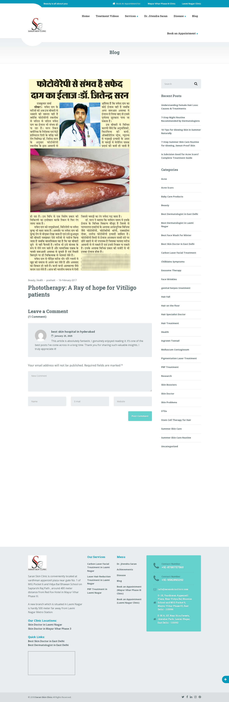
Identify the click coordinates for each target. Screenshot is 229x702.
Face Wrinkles (169, 279)
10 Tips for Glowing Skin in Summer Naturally (181, 131)
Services (130, 16)
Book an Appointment (181, 33)
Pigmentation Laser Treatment (179, 358)
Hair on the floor (170, 305)
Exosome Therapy (171, 270)
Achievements (125, 569)
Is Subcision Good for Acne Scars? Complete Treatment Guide (180, 156)
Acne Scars (167, 187)
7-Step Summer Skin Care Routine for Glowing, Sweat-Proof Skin (180, 143)
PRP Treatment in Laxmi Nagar (97, 591)
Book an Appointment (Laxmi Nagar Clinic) (129, 601)
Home (86, 16)
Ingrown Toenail (170, 340)
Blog (195, 16)
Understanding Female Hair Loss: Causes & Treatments (179, 107)
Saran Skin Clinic (43, 697)
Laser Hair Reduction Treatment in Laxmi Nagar (99, 580)
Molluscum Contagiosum (175, 349)
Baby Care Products (172, 196)
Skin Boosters (169, 384)
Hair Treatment (170, 323)
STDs (164, 411)
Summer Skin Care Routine (176, 437)
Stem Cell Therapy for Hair (176, 419)
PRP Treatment (170, 367)
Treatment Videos (107, 16)
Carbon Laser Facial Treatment (178, 252)
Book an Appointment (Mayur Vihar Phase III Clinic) (129, 590)
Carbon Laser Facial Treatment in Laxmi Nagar (98, 567)
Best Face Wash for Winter (176, 235)
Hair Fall (165, 296)
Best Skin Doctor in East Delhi (177, 243)
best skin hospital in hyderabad (73, 331)
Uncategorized (169, 446)
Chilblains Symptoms (173, 261)
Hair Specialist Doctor (173, 314)
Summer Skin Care (171, 428)
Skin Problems (169, 402)
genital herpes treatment (175, 287)
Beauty (31, 280)
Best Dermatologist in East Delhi (179, 214)
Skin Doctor (167, 393)
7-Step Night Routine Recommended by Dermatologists (180, 119)
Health (39, 280)
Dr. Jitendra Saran (155, 16)
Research (166, 375)
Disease (179, 16)
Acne (164, 178)
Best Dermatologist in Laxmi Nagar (177, 224)
